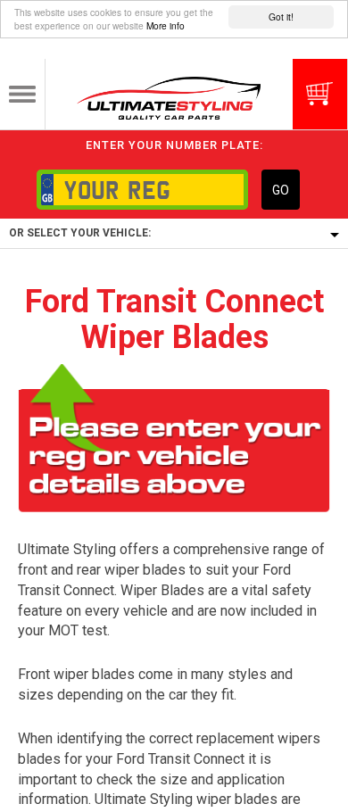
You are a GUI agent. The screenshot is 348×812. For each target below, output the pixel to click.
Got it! (281, 16)
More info (165, 25)
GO (280, 190)
